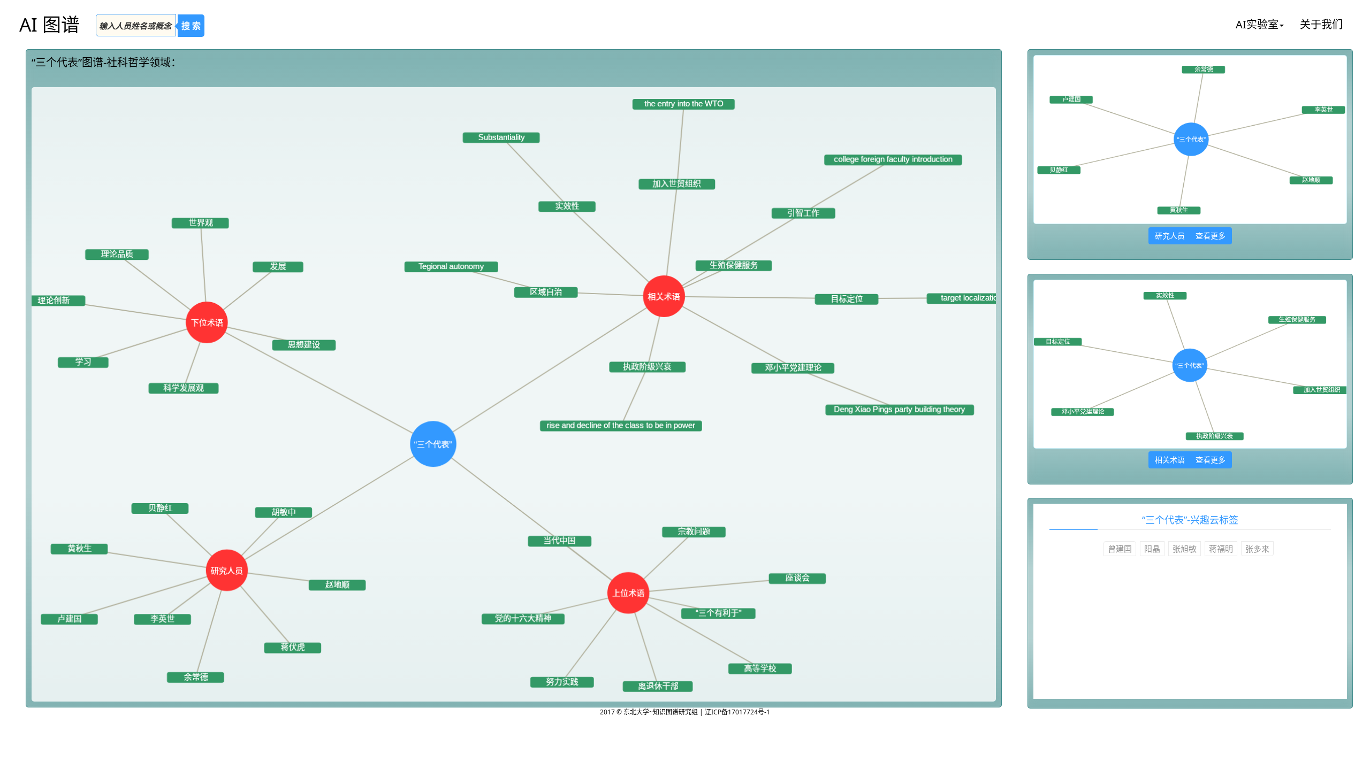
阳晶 (1152, 548)
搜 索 (191, 26)
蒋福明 (1221, 548)
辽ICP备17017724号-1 (737, 712)
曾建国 (1120, 548)
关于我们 (1321, 24)
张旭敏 (1185, 548)
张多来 (1257, 548)
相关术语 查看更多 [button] (1190, 460)
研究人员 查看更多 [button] (1190, 235)
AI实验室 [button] (1257, 24)
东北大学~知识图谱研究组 (661, 712)
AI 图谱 (49, 24)
